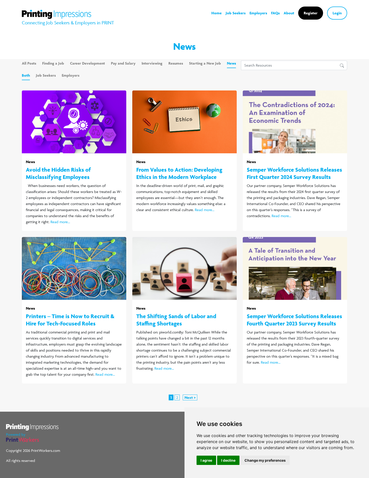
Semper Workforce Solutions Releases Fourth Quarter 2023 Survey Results (294, 320)
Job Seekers (235, 13)
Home (216, 13)
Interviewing (152, 63)
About (289, 13)
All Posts (29, 63)
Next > (190, 397)
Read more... (60, 221)
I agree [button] (206, 460)
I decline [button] (228, 460)
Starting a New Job (205, 63)
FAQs (275, 13)
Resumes (175, 63)
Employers (258, 13)
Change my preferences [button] (265, 460)
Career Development (87, 63)
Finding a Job (53, 63)
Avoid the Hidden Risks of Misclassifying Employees (58, 173)
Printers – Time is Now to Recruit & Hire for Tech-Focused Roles (70, 320)
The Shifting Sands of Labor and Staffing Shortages (176, 320)
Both (26, 75)
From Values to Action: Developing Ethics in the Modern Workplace (179, 173)
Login (337, 13)
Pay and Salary (123, 63)
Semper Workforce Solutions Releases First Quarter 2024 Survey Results (294, 173)
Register (311, 13)
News (231, 63)
